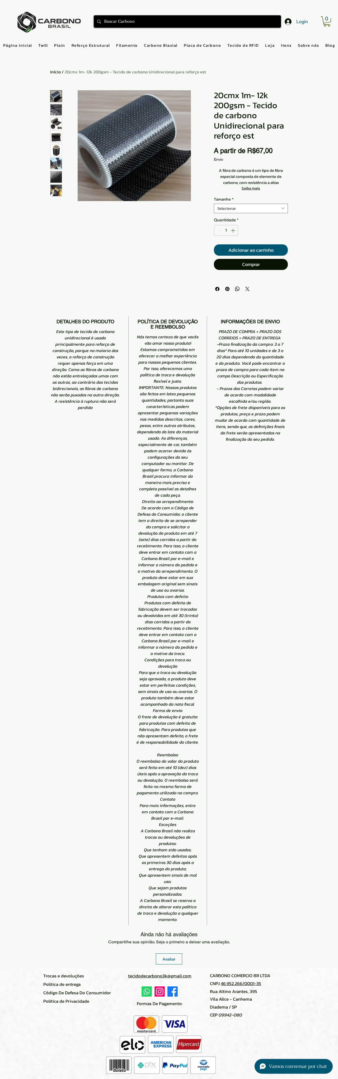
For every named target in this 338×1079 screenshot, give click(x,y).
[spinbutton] (226, 230)
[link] (327, 21)
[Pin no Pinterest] (227, 289)
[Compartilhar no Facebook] (217, 289)
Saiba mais (251, 188)
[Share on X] (247, 289)
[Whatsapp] (147, 991)
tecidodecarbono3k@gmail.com (159, 975)
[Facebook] (172, 991)
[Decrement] (218, 230)
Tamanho (223, 199)
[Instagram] (159, 991)
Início (55, 72)
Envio (218, 159)
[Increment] (233, 230)
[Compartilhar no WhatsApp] (237, 289)
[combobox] (251, 208)
